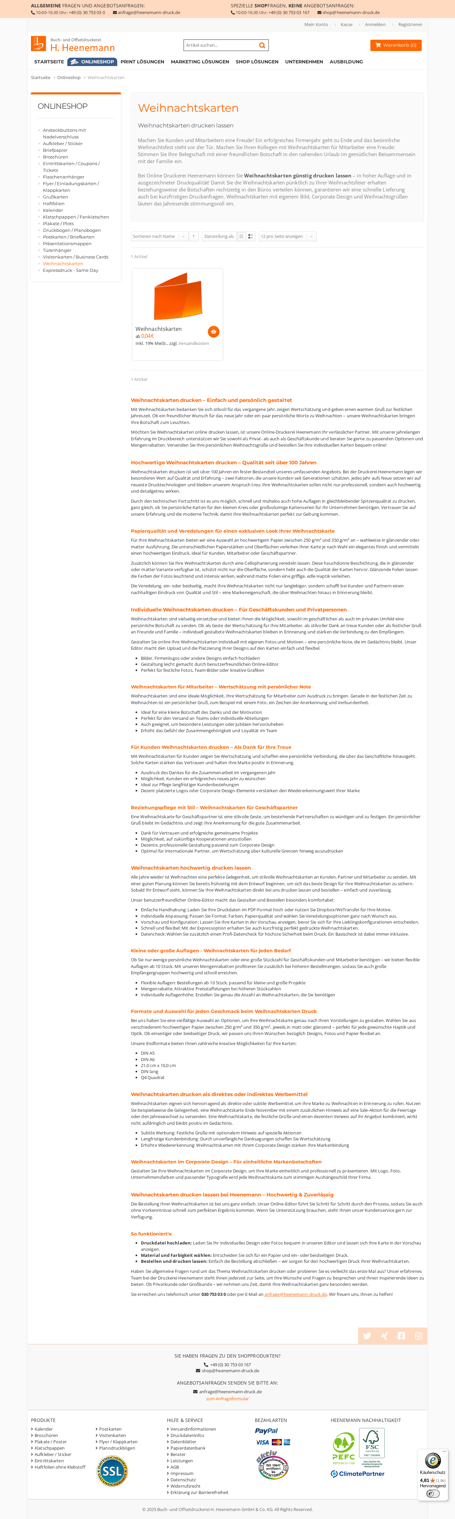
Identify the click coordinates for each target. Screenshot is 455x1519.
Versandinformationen (193, 1429)
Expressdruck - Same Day (70, 270)
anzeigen (294, 236)
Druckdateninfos (187, 1435)
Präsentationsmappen (67, 243)
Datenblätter (183, 1442)
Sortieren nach (147, 236)
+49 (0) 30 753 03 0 (87, 12)
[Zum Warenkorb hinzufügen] (214, 332)
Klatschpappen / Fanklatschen (76, 216)
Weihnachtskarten (159, 329)
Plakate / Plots (58, 223)
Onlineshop (69, 77)
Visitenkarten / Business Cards (75, 257)
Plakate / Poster (51, 1442)
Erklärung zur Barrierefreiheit (199, 1492)
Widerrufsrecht (186, 1486)
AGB (175, 1467)
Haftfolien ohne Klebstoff (60, 1467)
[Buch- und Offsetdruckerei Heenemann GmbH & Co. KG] (79, 43)
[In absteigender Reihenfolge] (193, 236)
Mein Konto (316, 24)
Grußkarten (55, 196)
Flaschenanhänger (63, 176)
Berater (178, 1454)
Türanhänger (57, 250)
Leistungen (182, 1461)
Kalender (53, 210)
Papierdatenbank (188, 1448)
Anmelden (375, 24)
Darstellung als (219, 236)
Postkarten (110, 1429)
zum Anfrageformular (227, 1399)
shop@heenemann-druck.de (351, 12)
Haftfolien (54, 203)
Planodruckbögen (117, 1448)
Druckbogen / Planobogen (72, 230)
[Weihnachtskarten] (178, 297)
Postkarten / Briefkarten (69, 236)
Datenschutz (183, 1480)
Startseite (40, 77)
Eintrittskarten (49, 1461)
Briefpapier (55, 150)
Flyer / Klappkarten (118, 1442)
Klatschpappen (50, 1448)
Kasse (346, 24)
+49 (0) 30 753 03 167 (288, 12)
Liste (250, 236)
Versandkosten (194, 343)
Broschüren (55, 156)
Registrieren (410, 24)
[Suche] (262, 45)
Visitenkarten (112, 1435)
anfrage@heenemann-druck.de (149, 12)
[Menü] (444, 1453)
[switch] (433, 1494)
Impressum (182, 1473)
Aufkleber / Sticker (63, 143)
